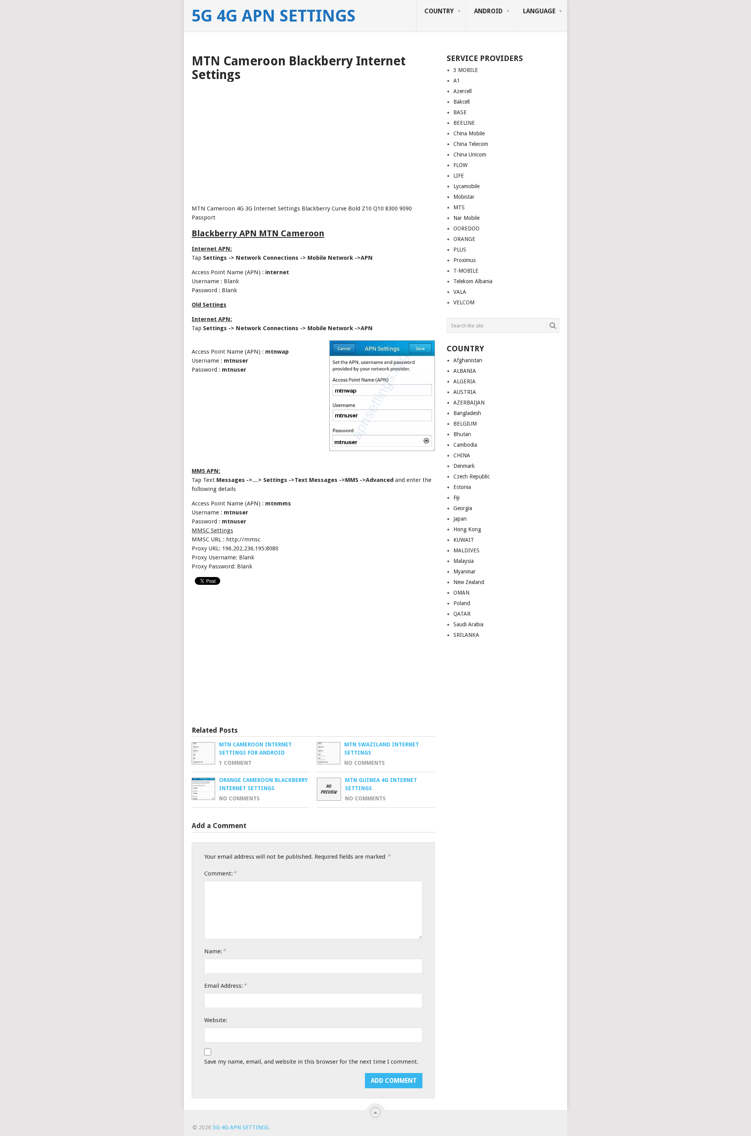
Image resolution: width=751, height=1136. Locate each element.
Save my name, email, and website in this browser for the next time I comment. (311, 1061)
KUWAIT (463, 540)
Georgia (462, 508)
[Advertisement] (313, 140)
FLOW (460, 165)
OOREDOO (466, 228)
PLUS (459, 249)
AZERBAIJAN (469, 402)
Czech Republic (471, 476)
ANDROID (488, 11)
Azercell (462, 91)
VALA (459, 292)
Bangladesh (467, 413)
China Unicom (469, 154)
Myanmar (464, 571)
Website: (215, 1020)
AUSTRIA (464, 392)
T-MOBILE (465, 271)
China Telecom (470, 144)
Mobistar (463, 197)
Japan (460, 519)
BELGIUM (465, 424)
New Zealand (468, 582)
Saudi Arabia (468, 624)
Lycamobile (466, 186)
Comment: (220, 873)
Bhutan (462, 434)
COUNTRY (439, 11)
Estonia (462, 487)
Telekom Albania (472, 281)
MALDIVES (466, 550)
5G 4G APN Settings (274, 16)
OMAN (461, 593)
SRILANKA (466, 635)
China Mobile (469, 133)
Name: (215, 951)
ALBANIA (464, 371)
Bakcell (461, 102)
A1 (456, 80)
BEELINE (464, 123)
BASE (460, 112)
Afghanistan (467, 360)
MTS (459, 207)
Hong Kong (467, 529)
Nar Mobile (466, 218)
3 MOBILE (465, 70)
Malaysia (463, 561)
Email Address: (225, 985)
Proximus (464, 260)
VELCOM (463, 302)
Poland (461, 603)
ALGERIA (464, 381)
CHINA (461, 455)
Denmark (464, 466)
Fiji (456, 497)
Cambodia (465, 445)
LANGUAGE (539, 11)
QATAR (462, 614)
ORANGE (464, 239)
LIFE (458, 176)
